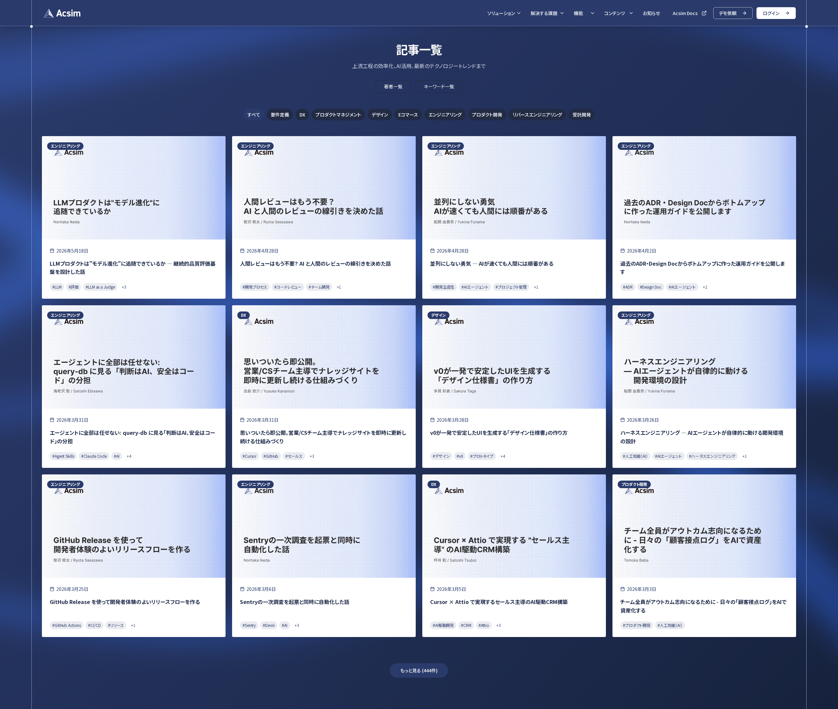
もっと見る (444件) (419, 670)
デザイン (380, 114)
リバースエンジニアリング (537, 114)
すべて (253, 114)
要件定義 (280, 114)
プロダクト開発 (487, 114)
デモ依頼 (728, 13)
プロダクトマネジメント (338, 114)
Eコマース (408, 114)
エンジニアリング (445, 114)
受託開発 (582, 114)
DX (302, 114)
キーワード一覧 (439, 86)
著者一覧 (393, 86)
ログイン (771, 13)
